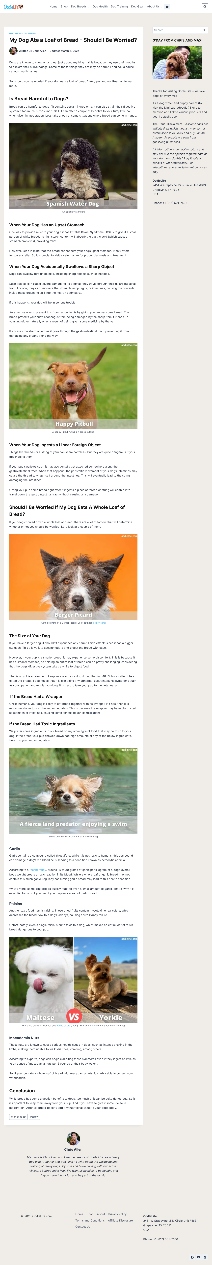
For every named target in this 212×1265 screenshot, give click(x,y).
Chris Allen (39, 50)
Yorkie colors (63, 1025)
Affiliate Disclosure (120, 1220)
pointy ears (99, 622)
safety (34, 1116)
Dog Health (100, 6)
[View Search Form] (205, 6)
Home (53, 6)
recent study (37, 870)
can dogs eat (18, 1116)
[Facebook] (192, 1257)
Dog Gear (137, 6)
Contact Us (82, 1226)
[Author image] (13, 51)
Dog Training (119, 6)
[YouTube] (167, 6)
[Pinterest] (205, 1257)
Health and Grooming (22, 33)
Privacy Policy (117, 1214)
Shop (64, 6)
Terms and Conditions (90, 1220)
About (101, 1214)
